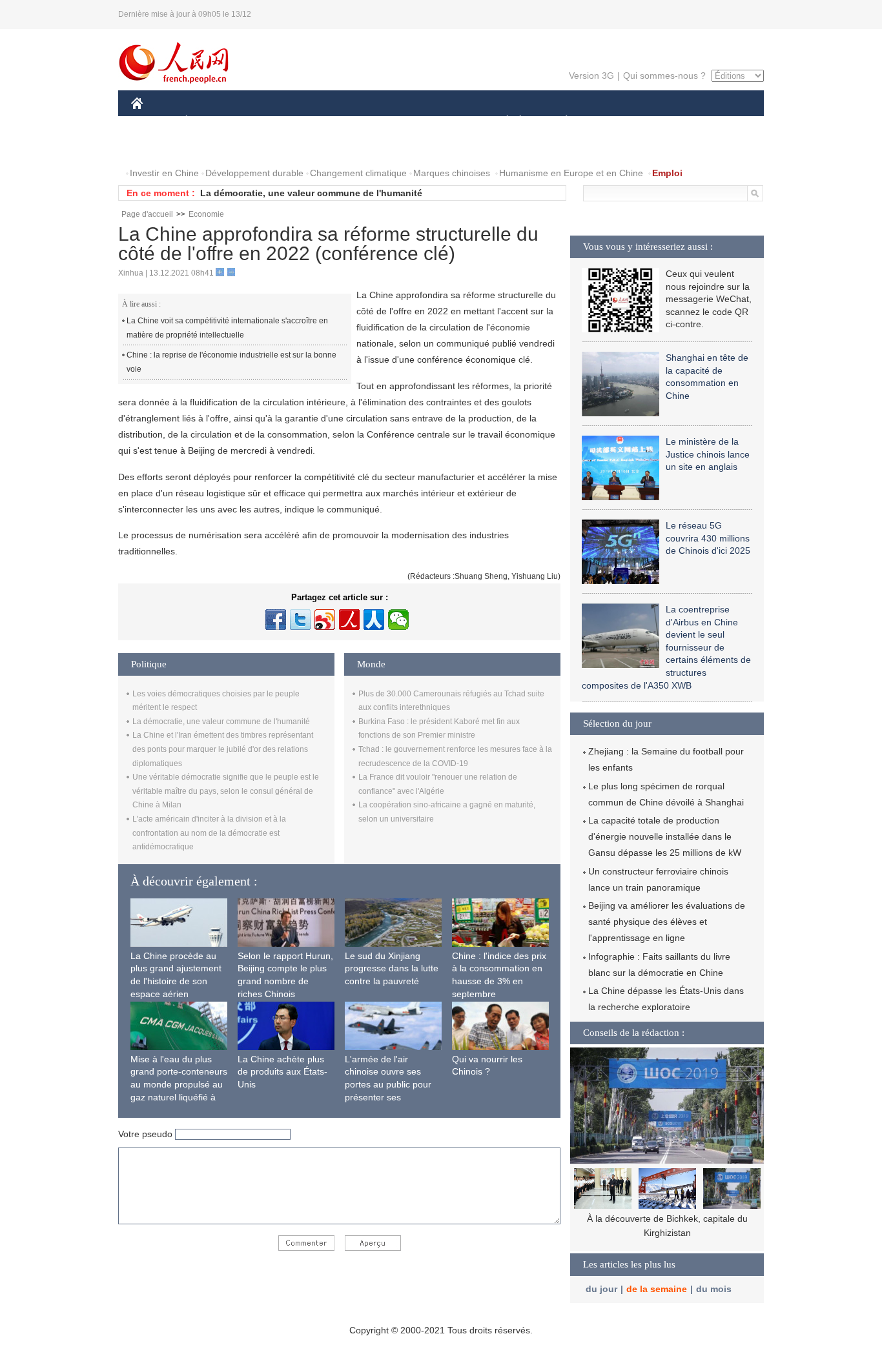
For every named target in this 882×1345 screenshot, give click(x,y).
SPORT (612, 121)
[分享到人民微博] (349, 619)
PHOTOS (214, 147)
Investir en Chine (164, 173)
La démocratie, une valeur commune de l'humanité (311, 193)
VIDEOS (267, 147)
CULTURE (442, 121)
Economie (206, 214)
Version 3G (591, 75)
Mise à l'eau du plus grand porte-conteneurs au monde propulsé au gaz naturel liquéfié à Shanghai (178, 1084)
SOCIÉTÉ (501, 121)
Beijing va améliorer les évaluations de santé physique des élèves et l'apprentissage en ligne (666, 921)
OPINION (159, 147)
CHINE (154, 121)
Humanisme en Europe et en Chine (571, 173)
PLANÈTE (559, 121)
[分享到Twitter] (300, 619)
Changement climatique (358, 173)
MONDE (270, 121)
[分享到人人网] (374, 619)
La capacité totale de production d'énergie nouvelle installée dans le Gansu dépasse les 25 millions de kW (664, 836)
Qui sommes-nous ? (664, 75)
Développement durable (254, 173)
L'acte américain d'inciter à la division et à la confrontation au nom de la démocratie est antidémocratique (209, 832)
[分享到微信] (398, 619)
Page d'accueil (147, 214)
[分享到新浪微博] (324, 619)
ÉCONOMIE (210, 121)
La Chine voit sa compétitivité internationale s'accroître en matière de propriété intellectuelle (227, 327)
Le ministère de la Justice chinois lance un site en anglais (708, 454)
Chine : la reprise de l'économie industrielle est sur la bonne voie (231, 362)
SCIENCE (383, 121)
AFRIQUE (326, 121)
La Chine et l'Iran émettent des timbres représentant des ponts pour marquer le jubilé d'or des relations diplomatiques (222, 749)
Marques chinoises (451, 173)
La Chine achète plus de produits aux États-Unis (282, 1071)
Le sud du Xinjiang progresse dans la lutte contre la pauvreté (391, 968)
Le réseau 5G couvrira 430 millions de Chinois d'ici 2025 (708, 538)
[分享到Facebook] (275, 619)
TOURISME (668, 121)
